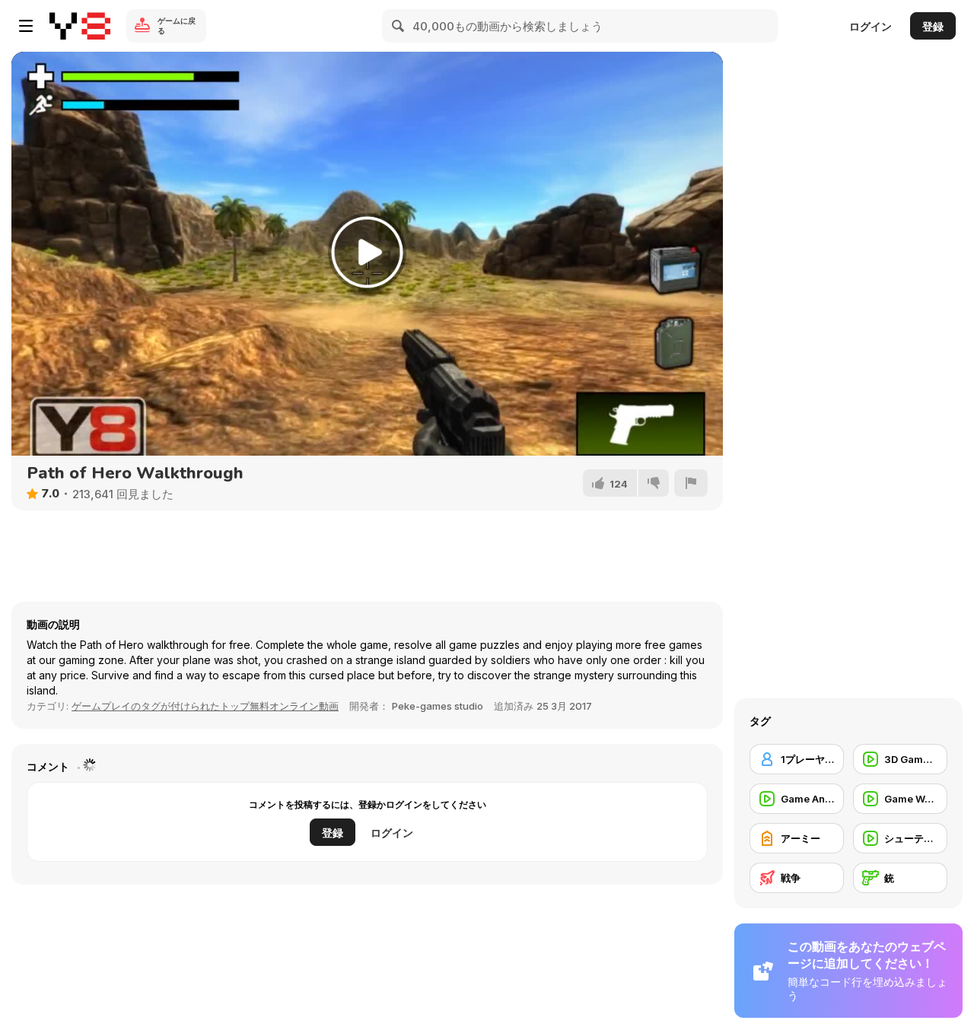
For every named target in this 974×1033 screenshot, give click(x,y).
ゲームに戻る (177, 25)
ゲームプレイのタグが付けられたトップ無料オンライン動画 (205, 706)
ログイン (870, 26)
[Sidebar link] (26, 26)
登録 (933, 26)
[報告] (691, 483)
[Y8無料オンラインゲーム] (80, 26)
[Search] (398, 26)
